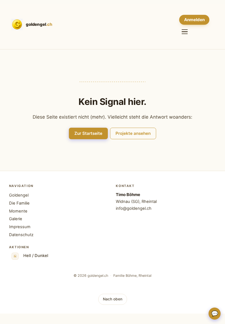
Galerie (15, 218)
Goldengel (19, 195)
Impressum (19, 226)
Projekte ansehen (133, 133)
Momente (18, 211)
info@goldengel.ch (133, 208)
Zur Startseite (88, 133)
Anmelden (194, 19)
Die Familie (19, 203)
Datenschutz (21, 234)
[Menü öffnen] (184, 31)
